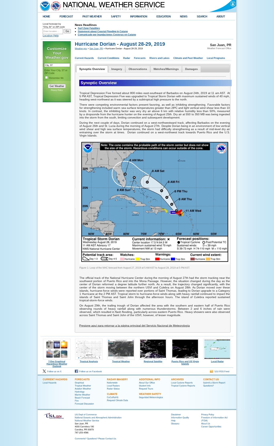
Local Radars (113, 385)
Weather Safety (150, 394)
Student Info (145, 385)
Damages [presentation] (191, 69)
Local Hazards (49, 382)
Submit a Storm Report (214, 382)
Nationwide (112, 382)
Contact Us (211, 379)
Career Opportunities (211, 426)
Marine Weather (82, 394)
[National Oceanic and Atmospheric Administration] (44, 6)
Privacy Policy (57, 90)
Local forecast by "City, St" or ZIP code (54, 25)
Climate (112, 394)
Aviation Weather (83, 388)
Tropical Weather (121, 361)
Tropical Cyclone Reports (183, 385)
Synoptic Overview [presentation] (92, 69)
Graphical (79, 382)
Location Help (51, 35)
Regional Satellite (153, 361)
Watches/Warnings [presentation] (166, 69)
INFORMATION (138, 16)
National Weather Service (87, 420)
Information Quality (180, 417)
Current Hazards (84, 58)
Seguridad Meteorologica (151, 397)
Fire (77, 400)
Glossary (175, 423)
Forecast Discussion (84, 403)
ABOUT (220, 16)
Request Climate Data (117, 400)
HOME (46, 16)
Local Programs (216, 58)
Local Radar (217, 361)
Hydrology (79, 391)
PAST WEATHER (92, 16)
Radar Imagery (117, 379)
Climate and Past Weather (188, 58)
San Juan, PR (96, 48)
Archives (177, 379)
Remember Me (56, 78)
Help (173, 420)
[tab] (92, 69)
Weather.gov (81, 48)
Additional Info (149, 379)
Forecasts (140, 58)
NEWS (183, 16)
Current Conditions (108, 58)
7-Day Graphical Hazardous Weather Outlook (57, 363)
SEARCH (202, 16)
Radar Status (113, 388)
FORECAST (66, 16)
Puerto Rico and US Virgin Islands (185, 362)
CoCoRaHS (112, 397)
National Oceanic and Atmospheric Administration (98, 417)
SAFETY (116, 16)
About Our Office (147, 382)
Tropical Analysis (89, 361)
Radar (126, 58)
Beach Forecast (82, 397)
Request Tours (146, 388)
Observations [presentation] (138, 69)
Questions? (208, 385)
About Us (205, 423)
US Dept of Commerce (86, 414)
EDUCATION (163, 16)
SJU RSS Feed (221, 371)
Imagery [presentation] (116, 69)
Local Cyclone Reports (182, 382)
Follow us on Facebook (90, 371)
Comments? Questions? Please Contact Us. (96, 438)
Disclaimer (176, 414)
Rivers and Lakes (159, 58)
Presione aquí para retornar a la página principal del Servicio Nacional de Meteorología (134, 325)
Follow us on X (53, 371)
